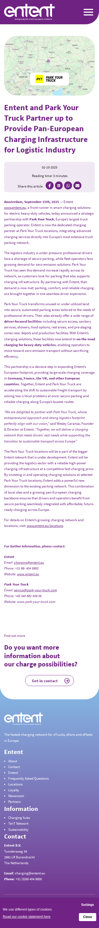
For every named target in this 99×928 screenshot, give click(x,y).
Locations (15, 784)
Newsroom (16, 795)
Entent (13, 772)
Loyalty (13, 790)
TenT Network (18, 823)
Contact (14, 766)
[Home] (16, 12)
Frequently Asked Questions (28, 778)
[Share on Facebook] (50, 185)
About (12, 761)
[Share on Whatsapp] (68, 185)
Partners (14, 801)
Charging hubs (19, 817)
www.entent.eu (15, 207)
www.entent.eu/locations (45, 525)
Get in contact (45, 680)
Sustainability (18, 829)
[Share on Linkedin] (59, 185)
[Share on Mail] (77, 185)
